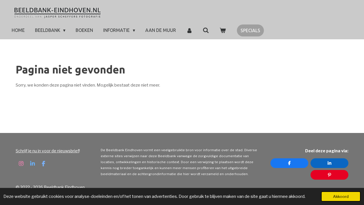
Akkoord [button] (341, 196)
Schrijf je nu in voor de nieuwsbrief (47, 150)
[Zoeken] (206, 30)
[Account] (189, 30)
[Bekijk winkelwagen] (222, 30)
